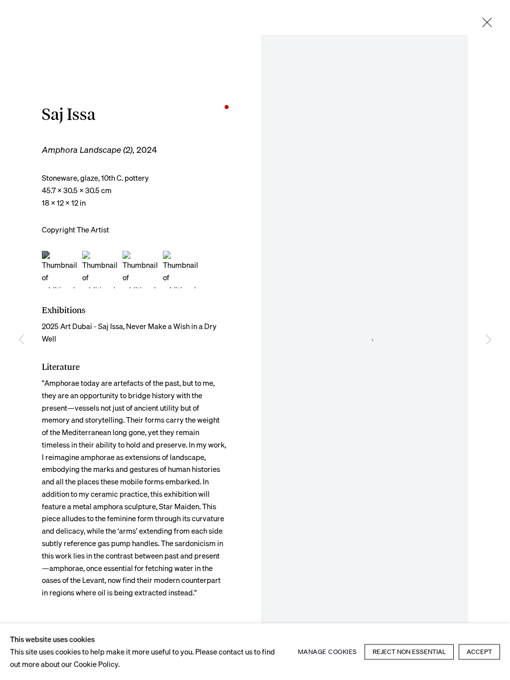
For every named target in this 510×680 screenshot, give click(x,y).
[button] (60, 269)
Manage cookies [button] (327, 652)
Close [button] (487, 23)
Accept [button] (479, 652)
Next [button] (488, 340)
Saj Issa (69, 114)
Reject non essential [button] (409, 652)
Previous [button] (21, 340)
